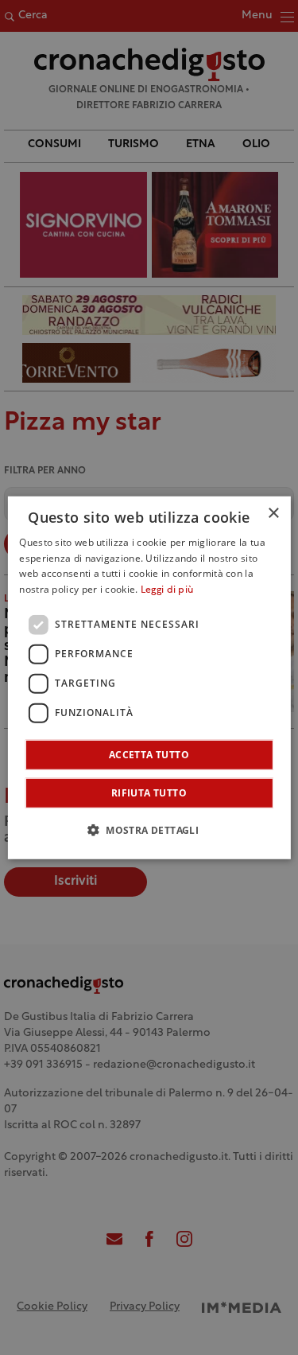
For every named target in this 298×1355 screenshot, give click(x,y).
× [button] (273, 513)
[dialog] (148, 677)
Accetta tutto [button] (149, 754)
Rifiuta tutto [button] (149, 793)
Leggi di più (167, 590)
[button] (149, 829)
